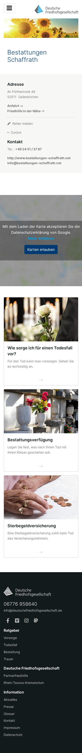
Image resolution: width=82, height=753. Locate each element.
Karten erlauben (41, 249)
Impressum (12, 728)
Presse (9, 707)
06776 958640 (20, 604)
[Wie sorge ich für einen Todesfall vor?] (41, 319)
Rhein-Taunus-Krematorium (24, 683)
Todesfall (10, 645)
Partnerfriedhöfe (16, 676)
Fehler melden (22, 123)
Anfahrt (13, 106)
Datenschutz (13, 735)
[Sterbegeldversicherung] (41, 497)
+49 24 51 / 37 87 (28, 149)
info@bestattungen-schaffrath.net (34, 163)
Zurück (15, 132)
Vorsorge (10, 638)
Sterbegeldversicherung (32, 525)
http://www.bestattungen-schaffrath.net (38, 158)
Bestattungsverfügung (30, 439)
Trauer (8, 659)
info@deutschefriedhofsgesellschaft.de (33, 610)
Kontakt (9, 720)
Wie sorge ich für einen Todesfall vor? (40, 350)
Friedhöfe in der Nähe (24, 111)
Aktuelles (10, 699)
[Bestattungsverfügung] (41, 411)
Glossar (9, 714)
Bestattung (12, 652)
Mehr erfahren (41, 238)
